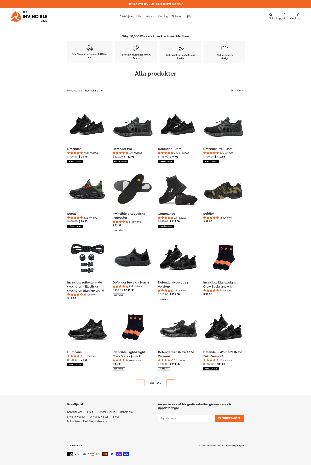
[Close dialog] (200, 209)
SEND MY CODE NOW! (139, 237)
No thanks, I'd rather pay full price (141, 245)
